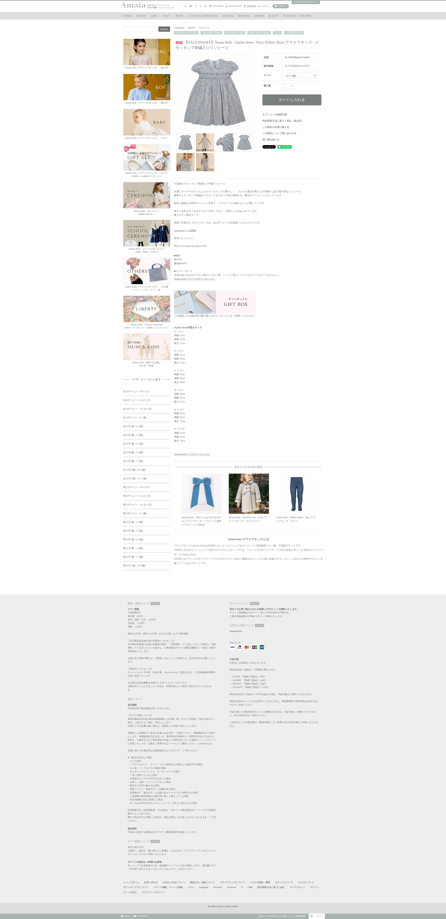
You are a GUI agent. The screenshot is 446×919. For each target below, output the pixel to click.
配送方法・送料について (202, 882)
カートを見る (130, 892)
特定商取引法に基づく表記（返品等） (283, 120)
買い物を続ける (270, 139)
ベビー (277, 33)
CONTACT (143, 916)
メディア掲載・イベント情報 (168, 887)
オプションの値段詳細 (274, 114)
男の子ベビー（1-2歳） (135, 513)
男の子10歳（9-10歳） (135, 565)
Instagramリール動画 (185, 230)
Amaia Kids (179, 28)
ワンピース (203, 28)
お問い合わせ (151, 882)
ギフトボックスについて (135, 887)
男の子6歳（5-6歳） (134, 548)
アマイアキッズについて (232, 882)
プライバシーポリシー (153, 892)
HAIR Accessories (203, 15)
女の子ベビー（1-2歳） (187, 33)
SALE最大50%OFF (294, 33)
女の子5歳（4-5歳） (134, 443)
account (235, 6)
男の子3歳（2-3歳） (134, 522)
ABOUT (141, 15)
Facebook (231, 887)
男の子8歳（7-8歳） (134, 557)
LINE (250, 887)
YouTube (217, 887)
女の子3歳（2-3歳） (134, 426)
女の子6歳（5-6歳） (235, 33)
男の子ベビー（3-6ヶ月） (137, 487)
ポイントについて (284, 882)
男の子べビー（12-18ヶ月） (138, 504)
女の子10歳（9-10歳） (259, 33)
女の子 (191, 28)
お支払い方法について (174, 882)
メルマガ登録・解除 (260, 882)
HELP (127, 916)
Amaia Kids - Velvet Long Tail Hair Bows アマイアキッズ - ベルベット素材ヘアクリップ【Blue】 (201, 521)
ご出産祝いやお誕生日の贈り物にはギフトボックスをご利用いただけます (214, 316)
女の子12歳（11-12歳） (135, 478)
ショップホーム (131, 882)
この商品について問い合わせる (279, 133)
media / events (299, 15)
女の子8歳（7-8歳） (134, 461)
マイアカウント (297, 887)
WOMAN (244, 15)
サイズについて (306, 882)
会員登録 (251, 6)
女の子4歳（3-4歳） (211, 33)
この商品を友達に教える (275, 127)
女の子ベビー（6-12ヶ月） (137, 400)
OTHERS (227, 15)
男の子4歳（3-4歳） (134, 531)
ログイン (265, 6)
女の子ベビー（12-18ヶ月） (138, 409)
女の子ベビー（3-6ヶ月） (137, 391)
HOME (127, 15)
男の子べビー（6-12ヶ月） (137, 496)
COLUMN (218, 6)
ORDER (259, 15)
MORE (155, 603)
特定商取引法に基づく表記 (271, 887)
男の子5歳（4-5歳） (134, 539)
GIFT (275, 15)
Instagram (203, 887)
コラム (190, 887)
